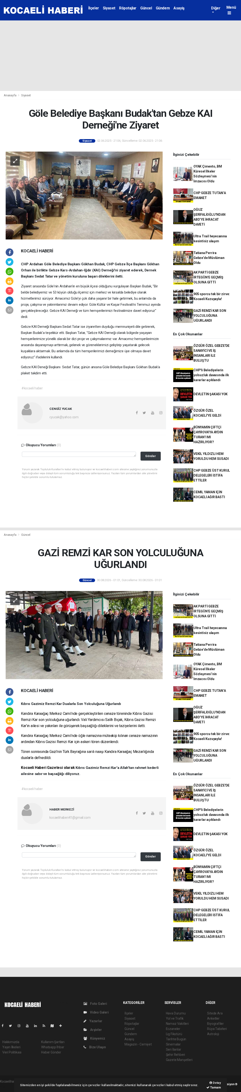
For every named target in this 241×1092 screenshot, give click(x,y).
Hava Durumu (176, 1013)
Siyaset (109, 8)
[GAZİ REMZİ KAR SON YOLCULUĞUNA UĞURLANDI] (84, 635)
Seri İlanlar (173, 1049)
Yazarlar (95, 1021)
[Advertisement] (120, 56)
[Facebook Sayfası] (4, 1026)
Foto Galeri (98, 1004)
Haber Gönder (51, 1052)
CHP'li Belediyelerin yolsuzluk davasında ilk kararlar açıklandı (211, 375)
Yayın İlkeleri (11, 1047)
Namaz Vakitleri (177, 1023)
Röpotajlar (128, 8)
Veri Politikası (11, 1052)
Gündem (163, 8)
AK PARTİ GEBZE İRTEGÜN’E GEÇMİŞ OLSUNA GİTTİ (208, 277)
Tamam (215, 1087)
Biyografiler (215, 1023)
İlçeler (93, 8)
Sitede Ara (214, 1013)
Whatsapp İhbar (52, 1047)
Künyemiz (97, 1038)
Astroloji (213, 1034)
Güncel (146, 8)
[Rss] (46, 1026)
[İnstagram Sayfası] (21, 1026)
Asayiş (179, 8)
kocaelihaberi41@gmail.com (69, 817)
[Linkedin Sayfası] (37, 1026)
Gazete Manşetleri (179, 1060)
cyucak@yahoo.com (64, 417)
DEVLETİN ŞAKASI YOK (210, 394)
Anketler (213, 1018)
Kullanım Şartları (52, 1042)
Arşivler (95, 1030)
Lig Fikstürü (174, 1034)
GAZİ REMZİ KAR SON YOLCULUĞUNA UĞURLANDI (209, 315)
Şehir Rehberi (175, 1055)
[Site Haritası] (54, 1026)
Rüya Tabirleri (217, 1029)
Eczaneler (173, 1029)
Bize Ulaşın (97, 1047)
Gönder (150, 456)
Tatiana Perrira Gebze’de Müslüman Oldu (209, 258)
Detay (216, 1082)
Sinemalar (173, 1044)
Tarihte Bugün (176, 1039)
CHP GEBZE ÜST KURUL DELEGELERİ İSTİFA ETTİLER (211, 475)
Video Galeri (98, 1012)
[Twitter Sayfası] (12, 1026)
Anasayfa (10, 95)
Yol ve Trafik (175, 1018)
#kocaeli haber (32, 388)
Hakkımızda (10, 1042)
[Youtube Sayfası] (29, 1026)
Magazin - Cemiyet (138, 1044)
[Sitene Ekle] (62, 1026)
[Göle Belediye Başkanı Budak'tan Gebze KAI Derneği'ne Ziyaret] (84, 195)
